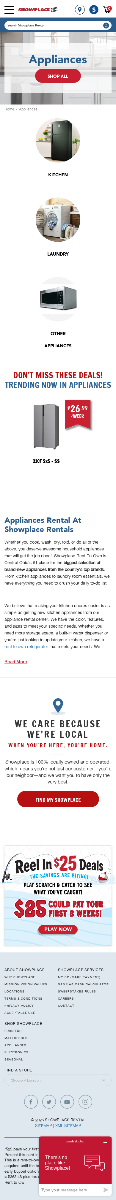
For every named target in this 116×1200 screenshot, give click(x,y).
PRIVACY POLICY (19, 1005)
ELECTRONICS (16, 1052)
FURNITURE (14, 1031)
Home (9, 109)
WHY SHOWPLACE (19, 977)
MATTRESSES (16, 1038)
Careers (66, 998)
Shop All (58, 77)
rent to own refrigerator (26, 646)
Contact (66, 1005)
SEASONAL (13, 1059)
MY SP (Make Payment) (79, 977)
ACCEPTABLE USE (19, 1012)
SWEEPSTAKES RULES (77, 991)
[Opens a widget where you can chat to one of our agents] (75, 1166)
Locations (14, 991)
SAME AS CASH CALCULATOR (83, 984)
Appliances (28, 109)
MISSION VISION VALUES (25, 984)
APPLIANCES (15, 1045)
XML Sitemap (68, 1125)
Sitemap (43, 1125)
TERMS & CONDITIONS (23, 998)
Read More (15, 662)
